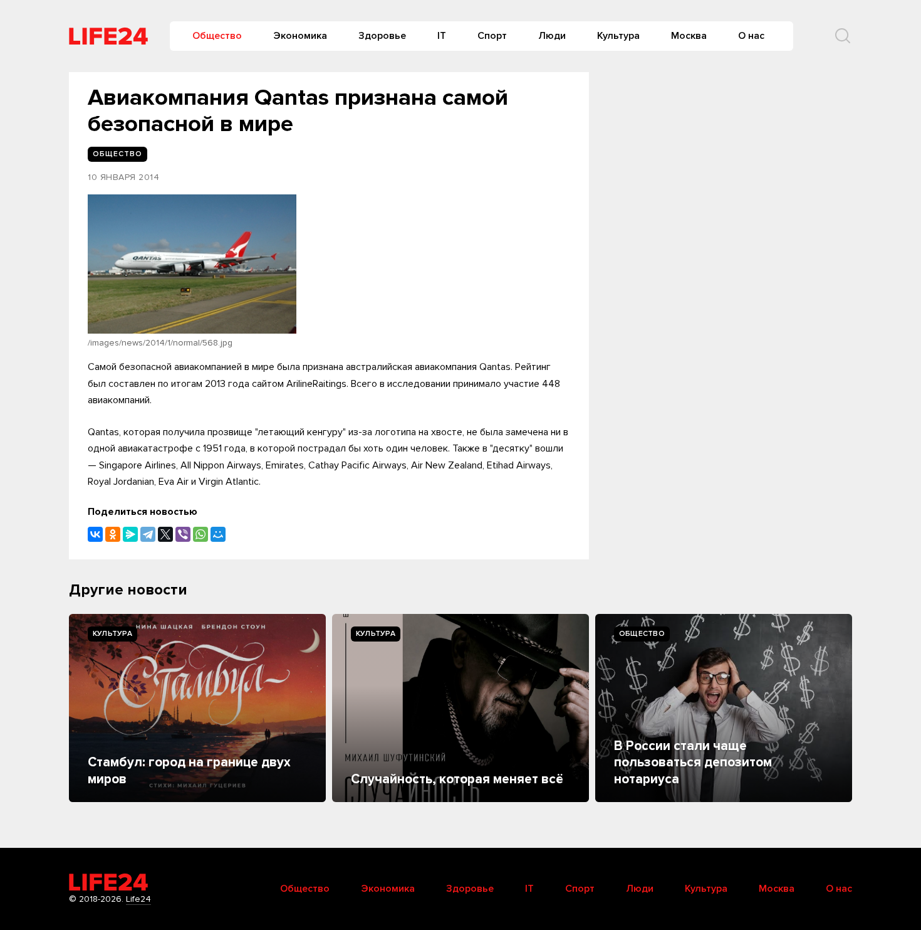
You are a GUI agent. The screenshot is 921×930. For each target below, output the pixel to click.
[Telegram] (147, 534)
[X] (165, 534)
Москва (689, 35)
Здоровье (382, 35)
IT (441, 35)
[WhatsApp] (200, 534)
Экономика (300, 35)
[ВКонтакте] (95, 534)
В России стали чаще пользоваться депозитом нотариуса (693, 762)
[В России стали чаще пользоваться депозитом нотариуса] (723, 708)
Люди (552, 35)
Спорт (492, 35)
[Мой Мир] (218, 534)
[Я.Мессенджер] (130, 534)
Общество (217, 35)
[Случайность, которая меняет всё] (460, 708)
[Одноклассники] (112, 534)
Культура (618, 35)
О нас (751, 35)
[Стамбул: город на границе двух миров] (197, 708)
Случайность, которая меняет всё (457, 779)
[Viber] (182, 534)
